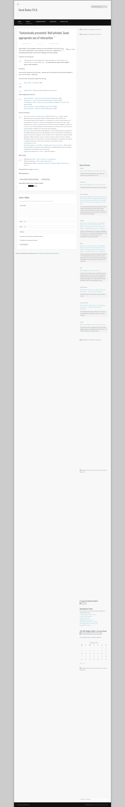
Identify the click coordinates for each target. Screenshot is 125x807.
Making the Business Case (86, 620)
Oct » (83, 663)
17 (81, 656)
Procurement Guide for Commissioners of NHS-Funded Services (41, 116)
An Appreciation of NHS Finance (88, 614)
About (29, 22)
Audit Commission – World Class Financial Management (39, 108)
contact (36, 169)
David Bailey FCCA (26, 43)
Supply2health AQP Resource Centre (33, 151)
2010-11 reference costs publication (46, 159)
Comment (23, 206)
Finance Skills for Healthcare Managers (29, 179)
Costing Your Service (85, 618)
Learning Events (41, 21)
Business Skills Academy (86, 616)
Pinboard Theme (95, 804)
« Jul (81, 663)
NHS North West (46, 179)
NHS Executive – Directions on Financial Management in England (41, 100)
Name (23, 221)
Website (22, 232)
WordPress (105, 804)
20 (93, 656)
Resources (53, 21)
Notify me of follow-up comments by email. (32, 236)
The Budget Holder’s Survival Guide (90, 270)
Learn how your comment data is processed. (47, 253)
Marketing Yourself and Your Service (89, 621)
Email (23, 227)
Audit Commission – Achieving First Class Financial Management (41, 98)
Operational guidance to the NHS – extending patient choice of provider (43, 145)
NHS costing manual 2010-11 (44, 161)
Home (20, 22)
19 (89, 656)
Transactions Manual (30, 130)
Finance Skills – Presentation (31, 83)
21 (97, 656)
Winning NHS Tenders (85, 625)
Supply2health (28, 90)
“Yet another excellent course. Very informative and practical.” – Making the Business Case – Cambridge (92, 307)
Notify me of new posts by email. (29, 240)
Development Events (54, 43)
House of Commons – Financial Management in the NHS (39, 106)
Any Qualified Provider (30, 143)
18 (85, 656)
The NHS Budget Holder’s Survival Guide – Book (94, 171)
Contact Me (64, 21)
